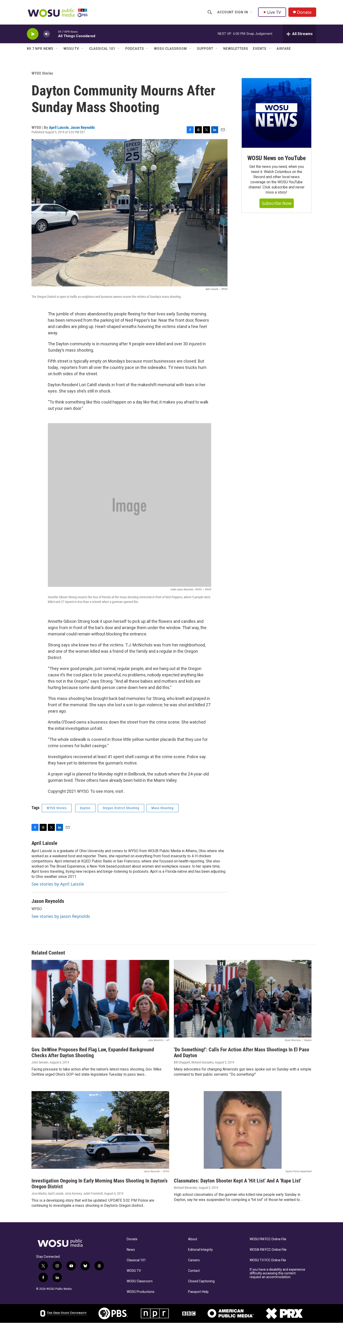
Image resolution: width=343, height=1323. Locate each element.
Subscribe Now (276, 203)
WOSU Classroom (170, 48)
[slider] (54, 33)
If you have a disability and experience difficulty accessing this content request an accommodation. (277, 1273)
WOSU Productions (140, 1292)
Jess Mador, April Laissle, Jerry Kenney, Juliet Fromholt (67, 1193)
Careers (194, 1260)
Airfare (283, 48)
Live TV (274, 12)
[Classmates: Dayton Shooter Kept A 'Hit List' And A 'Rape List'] (243, 1130)
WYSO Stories (42, 73)
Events (259, 48)
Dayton (85, 808)
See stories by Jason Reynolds (61, 916)
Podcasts (134, 48)
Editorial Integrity (200, 1249)
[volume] (47, 34)
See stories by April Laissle (58, 884)
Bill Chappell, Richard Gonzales (194, 1062)
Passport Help (198, 1292)
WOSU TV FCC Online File (268, 1260)
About (192, 1239)
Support (205, 48)
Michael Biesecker (185, 1188)
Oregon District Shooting (121, 808)
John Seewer (40, 1062)
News (131, 1249)
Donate (304, 12)
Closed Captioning (201, 1281)
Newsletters (235, 48)
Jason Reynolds (82, 127)
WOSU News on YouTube (276, 158)
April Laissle (59, 127)
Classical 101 (102, 48)
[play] (32, 34)
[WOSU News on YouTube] (276, 113)
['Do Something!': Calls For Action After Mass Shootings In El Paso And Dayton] (243, 999)
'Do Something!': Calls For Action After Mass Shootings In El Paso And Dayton (241, 1052)
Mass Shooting (162, 808)
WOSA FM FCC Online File (268, 1249)
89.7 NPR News (40, 48)
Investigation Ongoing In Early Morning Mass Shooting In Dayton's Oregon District (100, 1184)
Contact (194, 1271)
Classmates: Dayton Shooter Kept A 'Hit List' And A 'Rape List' (237, 1181)
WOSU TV (71, 48)
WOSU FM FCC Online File (268, 1239)
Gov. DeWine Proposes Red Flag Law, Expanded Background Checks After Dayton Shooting (93, 1052)
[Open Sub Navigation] (251, 12)
